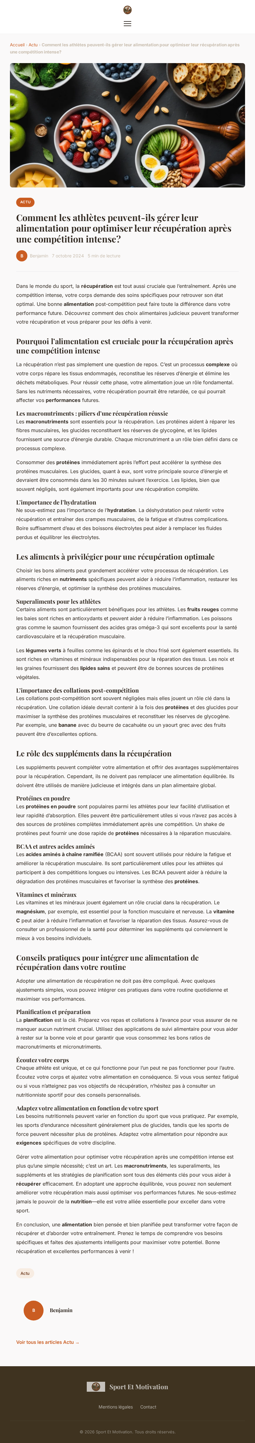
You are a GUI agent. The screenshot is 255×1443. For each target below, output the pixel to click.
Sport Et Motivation (138, 1386)
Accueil (17, 44)
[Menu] (127, 24)
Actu (33, 44)
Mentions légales (116, 1406)
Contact (148, 1406)
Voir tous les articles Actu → (48, 1342)
